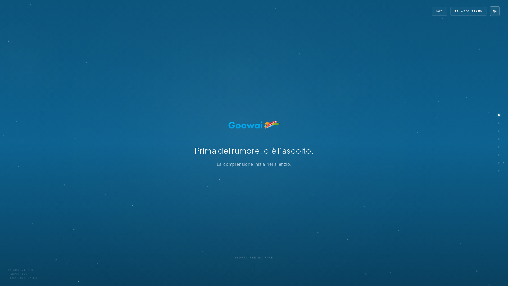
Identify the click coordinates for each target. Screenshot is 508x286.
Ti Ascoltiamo (468, 11)
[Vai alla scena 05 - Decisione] (499, 147)
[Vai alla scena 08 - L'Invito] (499, 171)
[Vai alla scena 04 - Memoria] (499, 139)
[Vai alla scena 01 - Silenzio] (499, 115)
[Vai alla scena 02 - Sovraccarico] (499, 123)
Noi (439, 11)
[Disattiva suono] (495, 11)
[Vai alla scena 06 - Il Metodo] (499, 155)
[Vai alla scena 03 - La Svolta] (499, 131)
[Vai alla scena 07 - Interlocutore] (499, 163)
